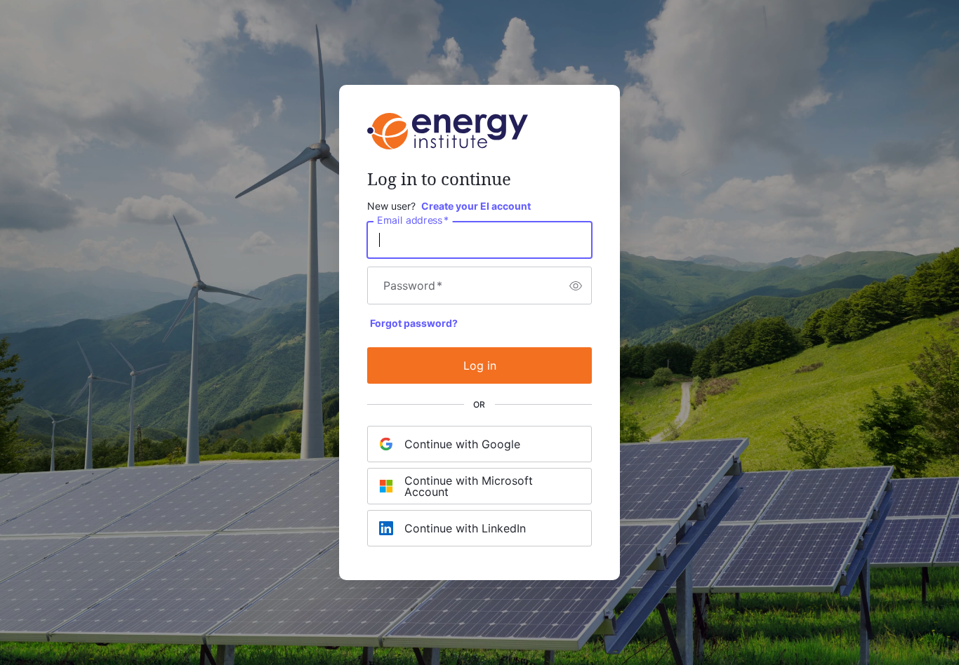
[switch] (575, 285)
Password (412, 285)
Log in (479, 365)
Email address (413, 220)
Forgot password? (414, 323)
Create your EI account (476, 206)
